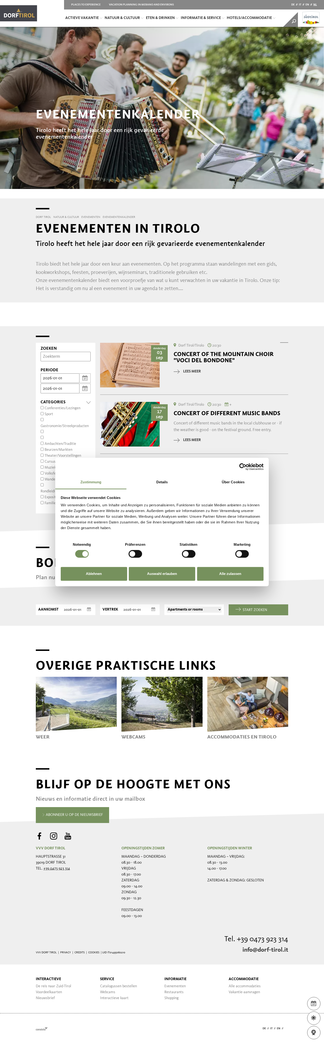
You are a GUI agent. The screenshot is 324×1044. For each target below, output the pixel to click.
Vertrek (110, 609)
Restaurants (174, 992)
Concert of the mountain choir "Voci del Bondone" (223, 357)
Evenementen (175, 986)
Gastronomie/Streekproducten (65, 426)
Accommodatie (244, 979)
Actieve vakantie (82, 18)
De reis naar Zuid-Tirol (53, 986)
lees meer (192, 371)
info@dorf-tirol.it (265, 950)
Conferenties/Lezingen (62, 408)
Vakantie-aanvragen (244, 992)
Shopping (171, 998)
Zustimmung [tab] (91, 482)
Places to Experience (86, 4)
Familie (50, 503)
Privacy (65, 952)
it (300, 4)
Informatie (175, 979)
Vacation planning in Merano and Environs (141, 4)
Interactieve (48, 979)
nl (315, 4)
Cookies (93, 952)
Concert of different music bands (227, 413)
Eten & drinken (160, 18)
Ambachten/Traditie (60, 444)
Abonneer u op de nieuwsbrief (74, 815)
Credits (79, 952)
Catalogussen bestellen (118, 986)
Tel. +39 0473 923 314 (256, 939)
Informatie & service (201, 18)
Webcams (107, 992)
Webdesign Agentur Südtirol (41, 1028)
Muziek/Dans (55, 468)
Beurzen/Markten (58, 450)
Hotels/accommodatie (249, 18)
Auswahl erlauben (162, 574)
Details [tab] (162, 482)
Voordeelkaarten (49, 992)
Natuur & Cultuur (122, 18)
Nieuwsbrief (45, 998)
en (307, 4)
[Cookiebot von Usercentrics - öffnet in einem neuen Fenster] (243, 466)
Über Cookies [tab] (233, 482)
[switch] (135, 554)
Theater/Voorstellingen (63, 456)
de (293, 4)
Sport (49, 414)
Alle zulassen (230, 574)
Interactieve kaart (114, 998)
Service (107, 979)
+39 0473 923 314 (56, 868)
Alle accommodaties (245, 986)
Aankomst (48, 609)
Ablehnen (94, 574)
